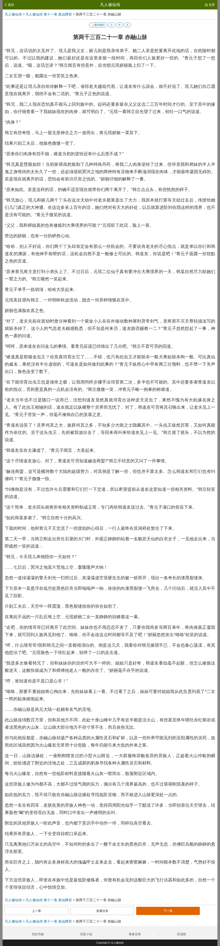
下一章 (168, 911)
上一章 (36, 911)
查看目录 (102, 911)
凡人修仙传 (110, 4)
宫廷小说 (86, 934)
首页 (212, 4)
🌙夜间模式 (98, 24)
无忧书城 (38, 934)
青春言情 (135, 934)
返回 (11, 4)
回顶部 (182, 934)
